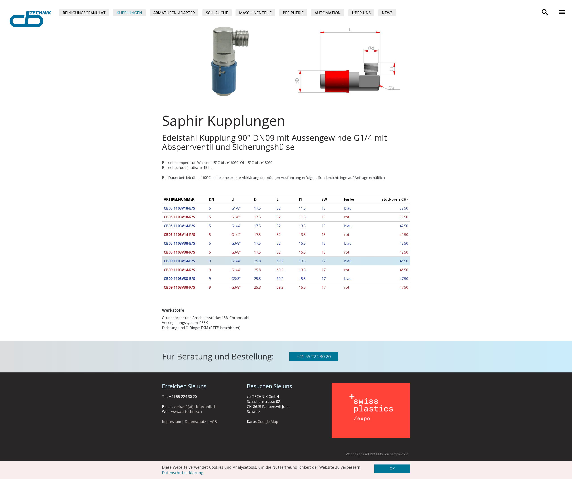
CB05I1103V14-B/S (179, 225)
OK (392, 468)
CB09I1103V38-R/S (179, 287)
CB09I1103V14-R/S (179, 269)
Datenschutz (195, 421)
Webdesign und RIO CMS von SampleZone (377, 454)
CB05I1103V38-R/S (179, 252)
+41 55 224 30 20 (314, 356)
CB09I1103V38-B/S (179, 278)
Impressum (171, 421)
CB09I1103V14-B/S (179, 260)
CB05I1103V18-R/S (179, 216)
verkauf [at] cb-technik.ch (195, 406)
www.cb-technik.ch (186, 411)
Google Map (268, 421)
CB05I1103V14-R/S (179, 234)
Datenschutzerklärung (182, 472)
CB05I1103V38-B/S (179, 243)
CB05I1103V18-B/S (179, 208)
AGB (213, 421)
